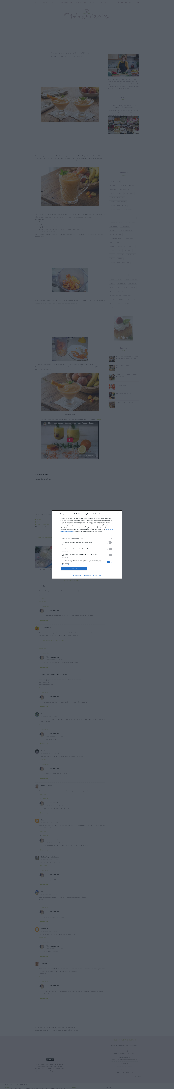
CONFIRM (74, 568)
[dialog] (87, 544)
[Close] (118, 514)
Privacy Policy (97, 575)
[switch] (109, 542)
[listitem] (87, 539)
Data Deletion (77, 575)
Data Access (87, 575)
